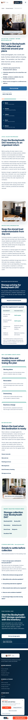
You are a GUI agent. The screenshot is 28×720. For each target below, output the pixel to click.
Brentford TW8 (8, 533)
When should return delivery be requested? (14, 588)
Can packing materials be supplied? (12, 583)
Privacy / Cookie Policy (6, 713)
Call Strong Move (20, 718)
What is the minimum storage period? (13, 575)
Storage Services (9, 8)
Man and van (5, 458)
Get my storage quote (14, 636)
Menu (25, 2)
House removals (6, 454)
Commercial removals (5, 684)
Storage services (6, 473)
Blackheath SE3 (8, 521)
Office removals (4, 682)
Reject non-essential (13, 710)
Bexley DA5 (17, 521)
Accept (6, 707)
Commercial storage (5, 688)
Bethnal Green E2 (16, 525)
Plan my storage (14, 88)
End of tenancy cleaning (8, 469)
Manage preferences (18, 707)
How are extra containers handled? (12, 592)
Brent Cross (7, 529)
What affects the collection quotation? (13, 579)
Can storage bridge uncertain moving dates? (12, 597)
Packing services (6, 461)
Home (3, 8)
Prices (2, 698)
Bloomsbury (7, 525)
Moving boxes (5, 465)
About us (3, 696)
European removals (5, 672)
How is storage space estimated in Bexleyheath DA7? (11, 561)
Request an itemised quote (14, 300)
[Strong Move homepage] (5, 2)
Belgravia (14, 529)
